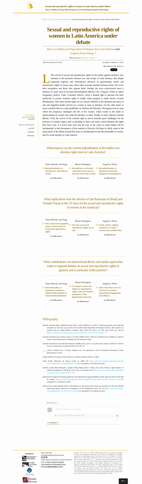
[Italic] (58, 415)
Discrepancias (29, 115)
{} (80, 415)
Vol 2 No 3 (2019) (29, 117)
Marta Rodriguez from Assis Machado (96, 49)
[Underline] (61, 415)
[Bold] (55, 415)
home (44, 19)
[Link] (77, 415)
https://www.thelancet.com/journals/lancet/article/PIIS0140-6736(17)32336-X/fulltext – (77, 333)
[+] (83, 415)
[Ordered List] (66, 415)
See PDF (31, 128)
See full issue (31, 119)
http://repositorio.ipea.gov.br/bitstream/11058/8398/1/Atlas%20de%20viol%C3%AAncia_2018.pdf (90, 379)
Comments (30, 132)
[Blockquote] (72, 415)
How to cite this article (26, 125)
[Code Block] (74, 415)
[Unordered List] (69, 415)
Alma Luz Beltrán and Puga (61, 49)
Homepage (30, 135)
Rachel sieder (88, 57)
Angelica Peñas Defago (82, 53)
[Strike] (63, 415)
